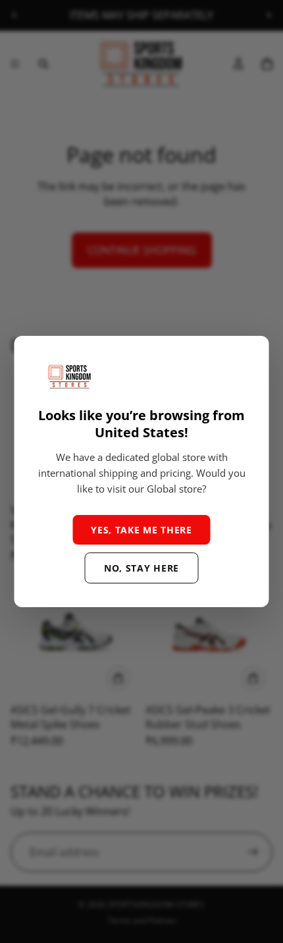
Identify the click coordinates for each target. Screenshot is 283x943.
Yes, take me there (141, 530)
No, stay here (141, 568)
